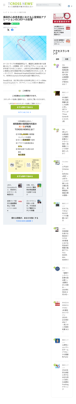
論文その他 (22, 12)
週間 (57, 59)
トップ (5, 12)
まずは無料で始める (25, 107)
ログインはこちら (25, 112)
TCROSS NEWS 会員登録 (25, 221)
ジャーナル (13, 12)
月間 (66, 59)
